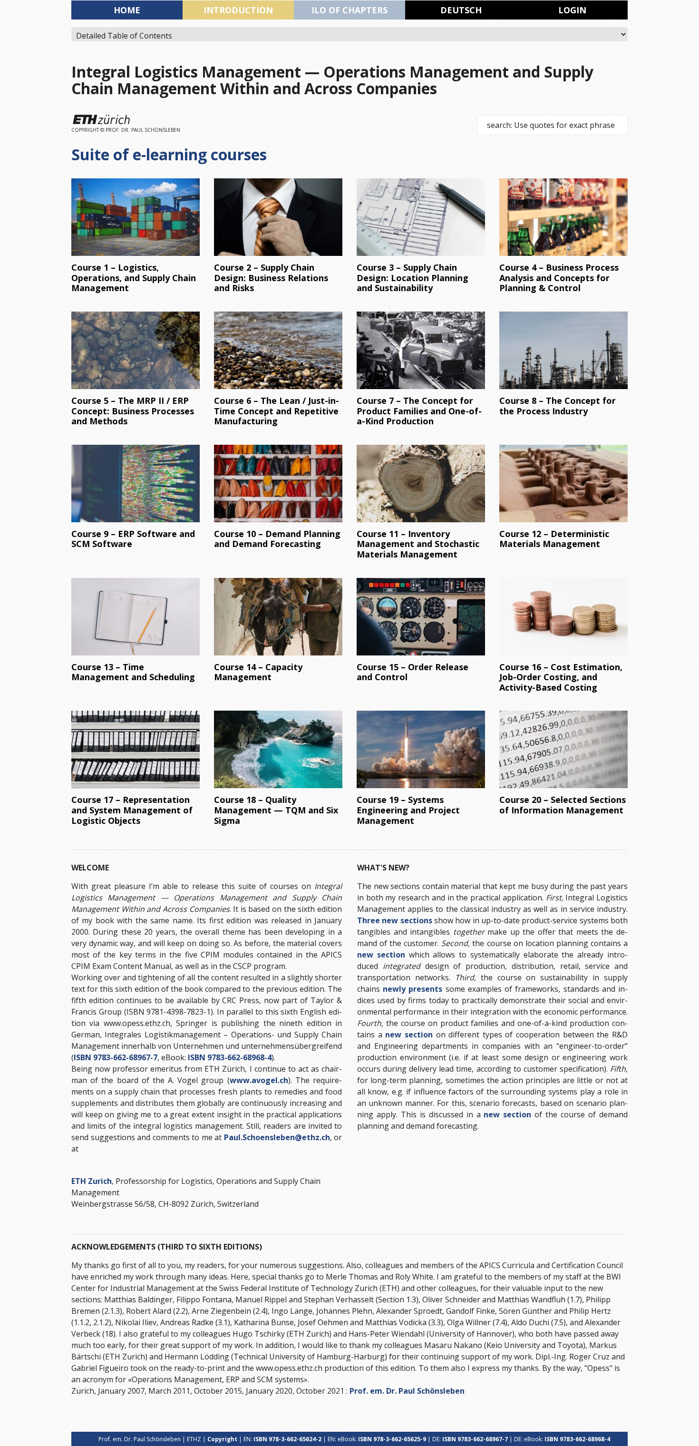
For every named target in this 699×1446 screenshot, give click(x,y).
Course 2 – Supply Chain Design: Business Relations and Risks (271, 277)
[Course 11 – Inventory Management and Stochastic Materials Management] (421, 483)
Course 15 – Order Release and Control (412, 672)
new (390, 920)
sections (417, 920)
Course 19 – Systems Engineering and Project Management (408, 810)
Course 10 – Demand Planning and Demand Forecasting (277, 539)
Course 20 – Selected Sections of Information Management (562, 805)
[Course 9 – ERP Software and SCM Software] (135, 483)
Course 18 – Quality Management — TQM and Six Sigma (276, 810)
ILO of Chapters (349, 10)
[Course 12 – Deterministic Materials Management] (563, 483)
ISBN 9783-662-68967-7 (115, 1057)
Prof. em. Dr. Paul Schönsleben (407, 1391)
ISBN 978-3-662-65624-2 (287, 1439)
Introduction (238, 10)
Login (572, 10)
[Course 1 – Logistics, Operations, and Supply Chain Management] (135, 217)
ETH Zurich (91, 1181)
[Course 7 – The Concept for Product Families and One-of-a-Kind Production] (421, 350)
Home (127, 10)
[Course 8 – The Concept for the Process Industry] (563, 350)
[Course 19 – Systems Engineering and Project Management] (421, 749)
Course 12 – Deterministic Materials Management (554, 539)
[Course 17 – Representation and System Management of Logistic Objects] (135, 749)
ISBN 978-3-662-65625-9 (392, 1439)
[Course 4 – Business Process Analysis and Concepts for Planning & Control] (563, 217)
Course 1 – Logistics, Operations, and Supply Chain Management (133, 277)
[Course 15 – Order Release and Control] (421, 616)
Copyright (222, 1439)
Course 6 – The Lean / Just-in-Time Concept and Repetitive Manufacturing (276, 411)
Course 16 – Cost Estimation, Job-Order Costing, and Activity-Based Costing (560, 677)
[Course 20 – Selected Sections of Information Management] (563, 749)
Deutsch (461, 10)
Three (368, 920)
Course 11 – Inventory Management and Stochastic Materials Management (418, 544)
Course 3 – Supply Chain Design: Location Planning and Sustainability (412, 277)
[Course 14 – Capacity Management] (278, 616)
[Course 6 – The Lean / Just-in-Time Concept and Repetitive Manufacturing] (278, 350)
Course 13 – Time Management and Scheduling (133, 672)
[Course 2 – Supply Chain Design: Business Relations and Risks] (278, 217)
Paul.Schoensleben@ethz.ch (277, 1137)
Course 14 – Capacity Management (258, 672)
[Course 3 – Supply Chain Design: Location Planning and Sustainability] (421, 217)
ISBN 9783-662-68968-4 (230, 1057)
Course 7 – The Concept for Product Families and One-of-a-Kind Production (419, 411)
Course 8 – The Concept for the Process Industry (557, 406)
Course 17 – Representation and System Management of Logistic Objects (132, 810)
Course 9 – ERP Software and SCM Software (133, 539)
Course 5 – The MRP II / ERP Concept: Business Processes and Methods (132, 411)
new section (381, 954)
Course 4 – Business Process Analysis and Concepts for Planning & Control (559, 277)
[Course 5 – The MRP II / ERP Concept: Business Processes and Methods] (135, 350)
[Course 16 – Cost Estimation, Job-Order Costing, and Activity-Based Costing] (563, 616)
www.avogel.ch (259, 1080)
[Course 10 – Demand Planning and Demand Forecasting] (278, 483)
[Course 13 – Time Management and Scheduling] (135, 616)
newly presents (412, 989)
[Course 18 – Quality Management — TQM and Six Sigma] (278, 749)
